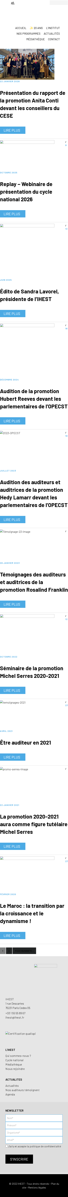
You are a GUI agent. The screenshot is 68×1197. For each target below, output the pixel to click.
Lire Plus (12, 130)
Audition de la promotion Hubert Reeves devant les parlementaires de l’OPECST (34, 398)
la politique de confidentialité (43, 1146)
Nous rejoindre (15, 1068)
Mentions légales (37, 1187)
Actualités (12, 1085)
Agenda (10, 1094)
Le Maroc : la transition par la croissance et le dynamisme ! (32, 913)
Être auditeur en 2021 (25, 742)
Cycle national (14, 1060)
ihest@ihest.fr (14, 1017)
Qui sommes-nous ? (18, 1055)
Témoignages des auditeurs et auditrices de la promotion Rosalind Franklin (34, 582)
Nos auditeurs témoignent (22, 1090)
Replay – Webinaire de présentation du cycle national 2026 (26, 191)
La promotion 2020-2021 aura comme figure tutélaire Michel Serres (33, 824)
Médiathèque (13, 1064)
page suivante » (24, 951)
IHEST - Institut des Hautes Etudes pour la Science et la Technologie (34, 19)
